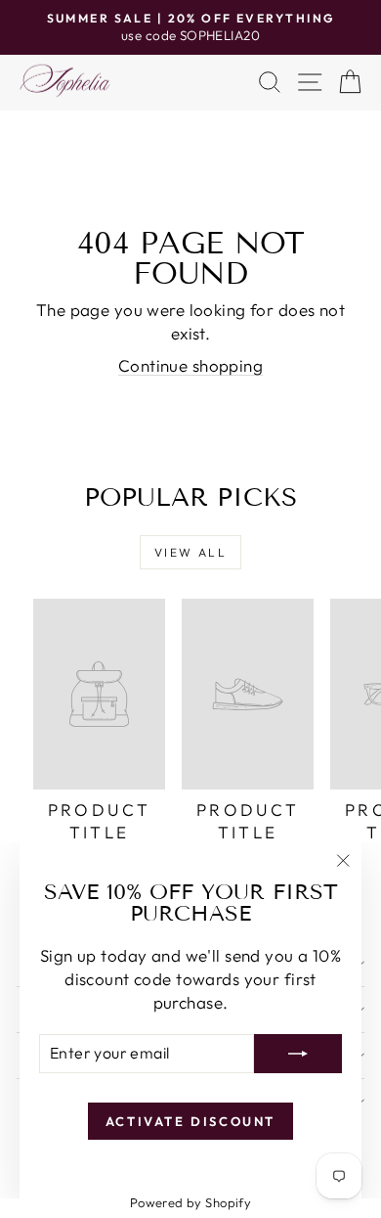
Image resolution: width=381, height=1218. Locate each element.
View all (190, 552)
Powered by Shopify (191, 1202)
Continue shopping (190, 365)
